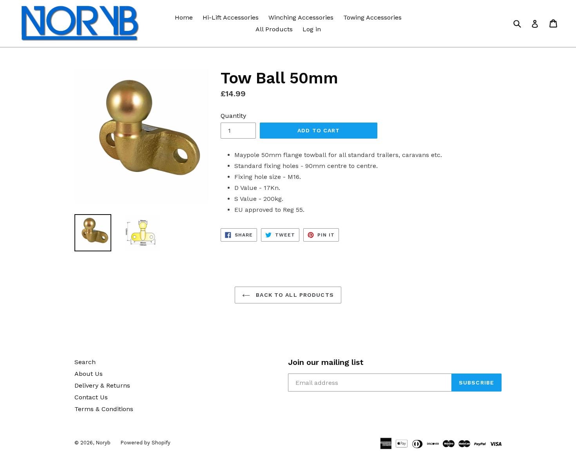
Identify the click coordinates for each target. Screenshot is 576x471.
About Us (88, 373)
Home (184, 17)
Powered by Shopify (145, 443)
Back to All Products (294, 295)
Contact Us (91, 397)
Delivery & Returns (102, 385)
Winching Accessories (300, 17)
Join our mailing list (326, 362)
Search (85, 362)
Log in (311, 29)
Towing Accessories (372, 17)
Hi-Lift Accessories (231, 17)
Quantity (233, 115)
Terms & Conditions (103, 409)
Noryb (103, 443)
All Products (274, 29)
